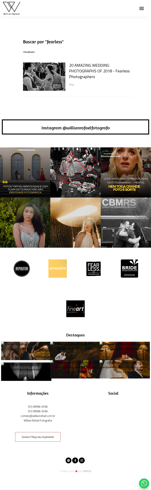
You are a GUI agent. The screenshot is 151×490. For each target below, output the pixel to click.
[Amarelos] (58, 268)
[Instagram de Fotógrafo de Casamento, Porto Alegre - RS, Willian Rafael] (82, 460)
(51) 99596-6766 (38, 407)
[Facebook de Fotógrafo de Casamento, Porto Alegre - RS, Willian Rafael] (75, 460)
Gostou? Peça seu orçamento (38, 437)
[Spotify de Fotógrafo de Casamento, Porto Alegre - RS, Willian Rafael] (69, 460)
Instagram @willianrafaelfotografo (75, 127)
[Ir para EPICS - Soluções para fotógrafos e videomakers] (75, 471)
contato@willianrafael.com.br (38, 416)
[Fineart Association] (75, 308)
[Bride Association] (129, 268)
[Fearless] (93, 268)
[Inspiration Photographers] (22, 268)
